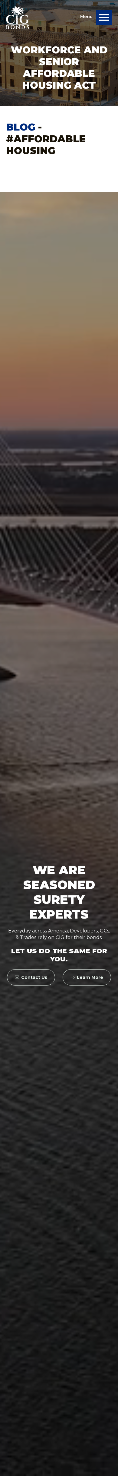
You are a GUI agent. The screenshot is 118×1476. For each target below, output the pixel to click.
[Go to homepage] (17, 17)
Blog (20, 127)
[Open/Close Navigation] (104, 17)
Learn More (90, 977)
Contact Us (34, 977)
